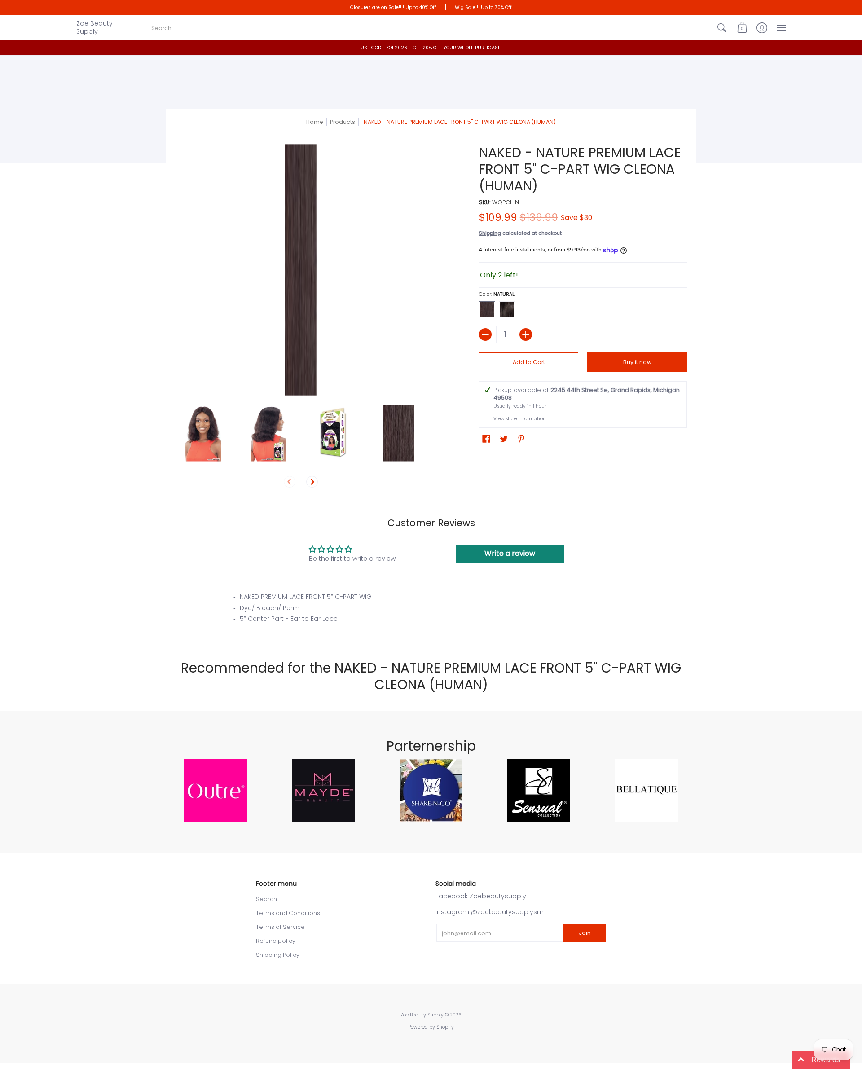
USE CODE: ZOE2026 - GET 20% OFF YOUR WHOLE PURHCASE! (431, 47)
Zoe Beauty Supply (94, 27)
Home (314, 122)
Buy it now (637, 362)
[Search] (722, 28)
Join (585, 933)
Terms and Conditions (288, 913)
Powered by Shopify (431, 1027)
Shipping (490, 233)
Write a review (509, 553)
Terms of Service (280, 927)
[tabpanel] (431, 611)
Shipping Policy (277, 955)
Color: (497, 294)
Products (342, 122)
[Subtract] (485, 334)
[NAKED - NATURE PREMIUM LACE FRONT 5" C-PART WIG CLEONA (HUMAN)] (203, 433)
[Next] (312, 481)
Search (266, 899)
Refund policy (275, 941)
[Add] (525, 334)
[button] (742, 27)
